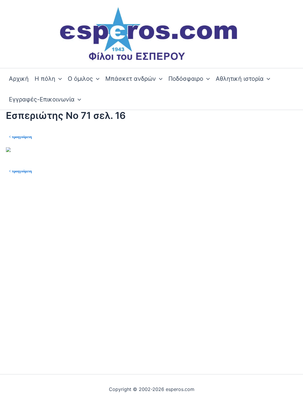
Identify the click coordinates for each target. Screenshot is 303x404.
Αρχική (19, 78)
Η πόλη (45, 78)
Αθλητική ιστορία (240, 78)
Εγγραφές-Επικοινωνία (42, 99)
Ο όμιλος (80, 78)
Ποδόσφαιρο (185, 78)
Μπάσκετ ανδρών (130, 78)
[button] (58, 79)
